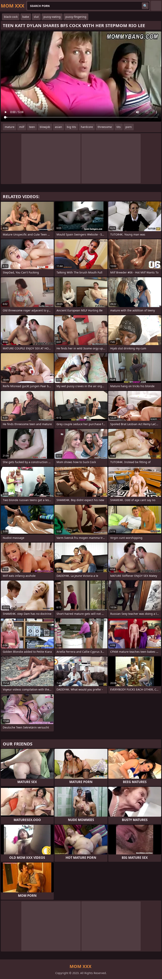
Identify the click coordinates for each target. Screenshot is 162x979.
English (156, 6)
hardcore (87, 127)
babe (25, 17)
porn (128, 127)
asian (58, 127)
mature (9, 127)
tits (119, 127)
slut (36, 17)
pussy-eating (52, 17)
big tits (71, 127)
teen (32, 127)
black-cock (11, 17)
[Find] (145, 5)
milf (21, 127)
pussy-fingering (75, 17)
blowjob (45, 127)
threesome (105, 127)
